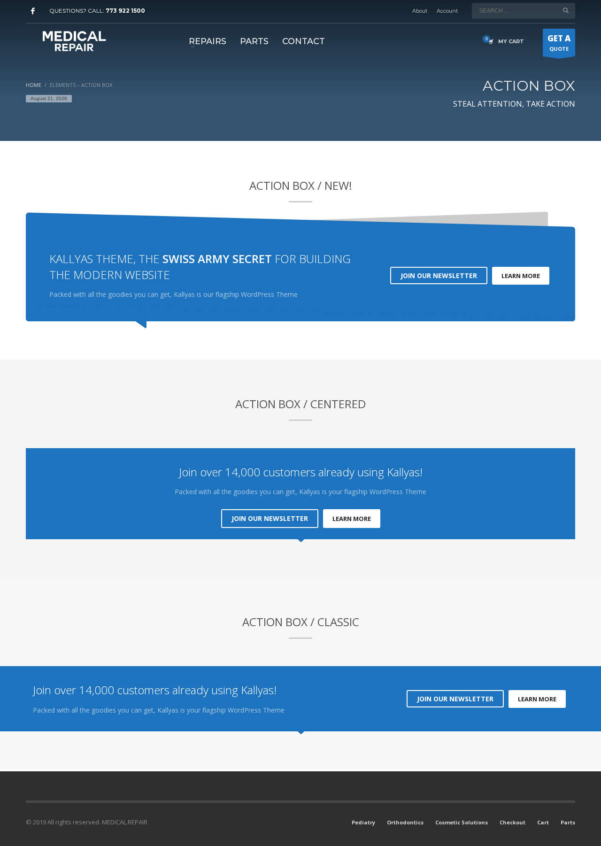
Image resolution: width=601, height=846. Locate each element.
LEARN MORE (520, 276)
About (419, 11)
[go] (565, 10)
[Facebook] (33, 11)
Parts (568, 822)
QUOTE (558, 42)
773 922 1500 (125, 10)
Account (447, 11)
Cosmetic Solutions (461, 822)
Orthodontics (405, 822)
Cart (543, 822)
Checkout (512, 822)
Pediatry (363, 822)
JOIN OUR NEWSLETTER (439, 275)
